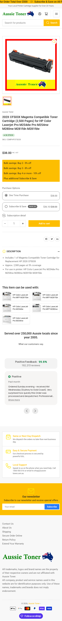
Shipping (6, 531)
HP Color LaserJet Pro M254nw (20, 319)
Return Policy (8, 539)
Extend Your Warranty (13, 543)
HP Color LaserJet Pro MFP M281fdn (50, 296)
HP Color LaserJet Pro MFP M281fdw (20, 296)
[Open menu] (56, 14)
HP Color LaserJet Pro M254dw (20, 307)
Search (53, 22)
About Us (7, 527)
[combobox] (31, 22)
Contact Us (8, 523)
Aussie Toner (7, 112)
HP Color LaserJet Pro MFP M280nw (50, 307)
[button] (14, 399)
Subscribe (52, 506)
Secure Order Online (12, 535)
